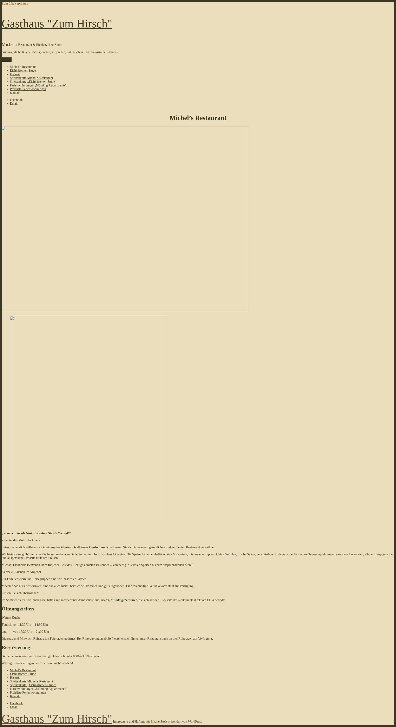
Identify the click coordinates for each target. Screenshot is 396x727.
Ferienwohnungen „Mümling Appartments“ (38, 85)
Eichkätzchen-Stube (23, 70)
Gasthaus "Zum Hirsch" (57, 23)
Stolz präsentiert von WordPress (181, 721)
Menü (6, 59)
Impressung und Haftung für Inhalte (136, 721)
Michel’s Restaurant (23, 66)
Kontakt (15, 92)
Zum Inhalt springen (15, 3)
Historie (15, 74)
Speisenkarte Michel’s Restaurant (31, 78)
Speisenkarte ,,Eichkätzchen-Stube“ (33, 81)
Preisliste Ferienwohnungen (28, 89)
